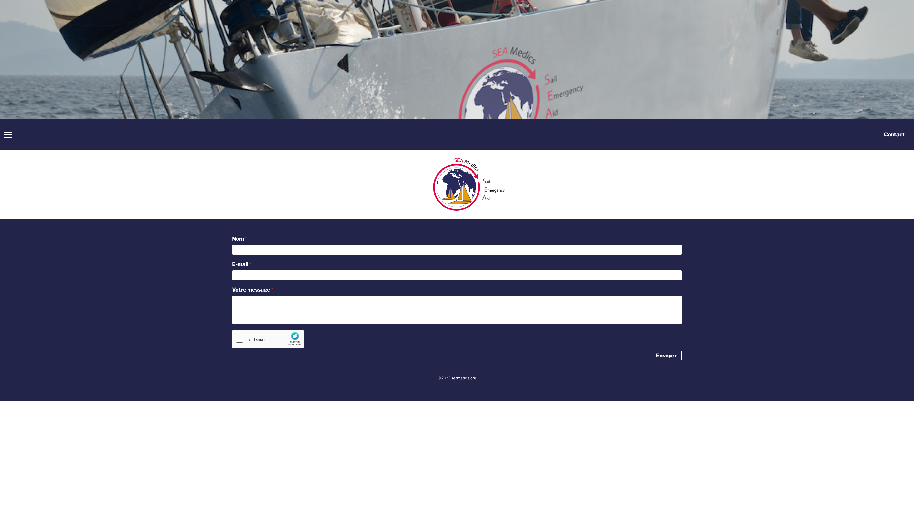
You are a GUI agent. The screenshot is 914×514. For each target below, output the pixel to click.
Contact (894, 134)
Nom (239, 239)
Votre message (252, 289)
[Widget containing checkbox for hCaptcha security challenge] (268, 339)
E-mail (241, 264)
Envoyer (666, 355)
